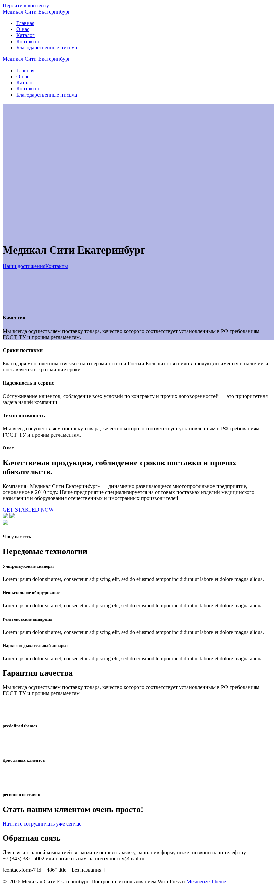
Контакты (27, 41)
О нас (22, 29)
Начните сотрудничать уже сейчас (42, 824)
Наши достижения (24, 266)
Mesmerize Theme (206, 881)
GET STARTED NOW (28, 510)
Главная (25, 23)
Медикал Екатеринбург (36, 12)
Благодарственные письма (46, 47)
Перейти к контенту (26, 5)
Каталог (25, 35)
